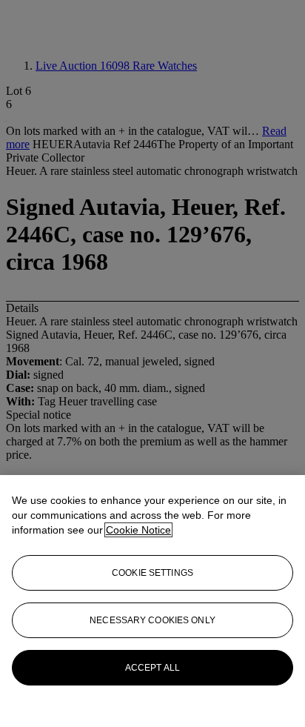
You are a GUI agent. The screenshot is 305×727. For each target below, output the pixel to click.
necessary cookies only (152, 620)
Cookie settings (152, 573)
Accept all (152, 668)
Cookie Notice (138, 530)
